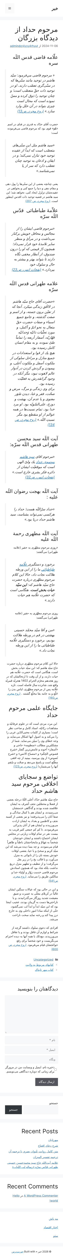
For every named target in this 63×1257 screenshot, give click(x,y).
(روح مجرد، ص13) (30, 111)
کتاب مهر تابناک (44, 970)
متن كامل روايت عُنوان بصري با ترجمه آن (33, 1151)
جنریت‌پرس (18, 1251)
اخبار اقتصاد (51, 1227)
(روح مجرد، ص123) (25, 766)
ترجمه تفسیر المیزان (45, 1157)
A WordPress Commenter (41, 1195)
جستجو (53, 1103)
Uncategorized (43, 959)
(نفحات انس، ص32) (40, 477)
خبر (55, 8)
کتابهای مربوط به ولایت (39, 964)
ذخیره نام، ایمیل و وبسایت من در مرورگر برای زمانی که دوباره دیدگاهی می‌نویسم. (29, 1069)
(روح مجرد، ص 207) (37, 201)
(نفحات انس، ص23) (26, 269)
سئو (55, 1236)
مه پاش (53, 1218)
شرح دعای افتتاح (48, 1145)
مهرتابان (53, 1140)
